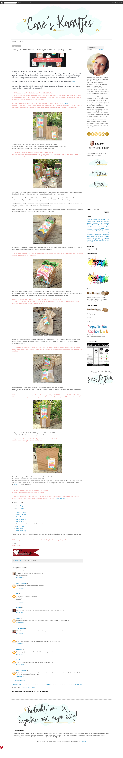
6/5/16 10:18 (20, 602)
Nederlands (106, 232)
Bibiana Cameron (21, 514)
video (92, 242)
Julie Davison (20, 528)
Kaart (101, 229)
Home (14, 41)
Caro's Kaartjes (21, 583)
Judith (18, 618)
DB (17, 593)
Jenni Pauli (17, 484)
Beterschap (94, 219)
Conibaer (19, 660)
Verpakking (105, 238)
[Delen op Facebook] (34, 560)
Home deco (96, 229)
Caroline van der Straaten (23, 524)
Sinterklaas (94, 236)
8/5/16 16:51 (20, 654)
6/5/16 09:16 (20, 588)
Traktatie (106, 236)
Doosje (89, 223)
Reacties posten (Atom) (28, 687)
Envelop (89, 225)
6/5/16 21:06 (20, 623)
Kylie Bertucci (20, 508)
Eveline (18, 607)
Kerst (98, 231)
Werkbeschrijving (100, 240)
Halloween (89, 229)
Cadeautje (99, 221)
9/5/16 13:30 (20, 664)
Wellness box (90, 240)
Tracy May (19, 517)
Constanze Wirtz (21, 512)
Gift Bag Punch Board (101, 226)
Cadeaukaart (91, 221)
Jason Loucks (20, 521)
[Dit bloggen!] (30, 560)
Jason (73, 81)
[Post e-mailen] (25, 560)
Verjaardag (96, 238)
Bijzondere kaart (103, 219)
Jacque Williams (21, 519)
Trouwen (89, 238)
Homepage (48, 684)
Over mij (21, 41)
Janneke (19, 571)
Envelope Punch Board (99, 225)
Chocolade (106, 221)
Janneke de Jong (21, 530)
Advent (88, 219)
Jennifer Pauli (20, 526)
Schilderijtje (98, 234)
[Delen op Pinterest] (35, 560)
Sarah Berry (19, 506)
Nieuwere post (17, 684)
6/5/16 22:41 (20, 633)
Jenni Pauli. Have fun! (62, 498)
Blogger (84, 741)
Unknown (19, 649)
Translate (100, 49)
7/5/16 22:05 (20, 644)
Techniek (100, 236)
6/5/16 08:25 (20, 577)
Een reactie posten (20, 680)
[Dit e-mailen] (28, 560)
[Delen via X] (32, 560)
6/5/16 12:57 (20, 612)
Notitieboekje (90, 234)
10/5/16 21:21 (20, 677)
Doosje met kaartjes (101, 223)
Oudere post (78, 684)
